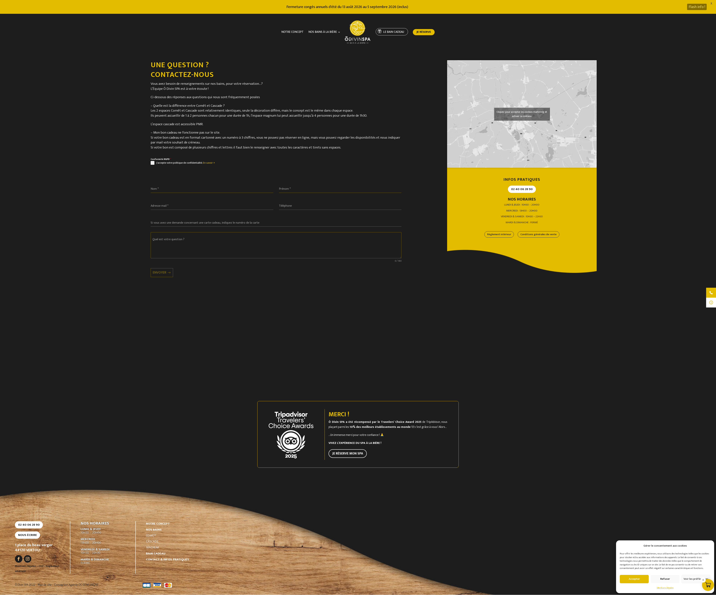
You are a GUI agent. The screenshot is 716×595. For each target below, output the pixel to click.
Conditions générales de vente (538, 234)
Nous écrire (27, 535)
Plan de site (44, 584)
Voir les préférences (696, 579)
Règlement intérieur (499, 234)
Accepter (634, 579)
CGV (41, 566)
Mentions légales (665, 588)
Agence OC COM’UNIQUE (83, 584)
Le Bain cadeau (393, 31)
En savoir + (209, 163)
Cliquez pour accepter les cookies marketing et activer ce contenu (522, 114)
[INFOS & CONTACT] (711, 302)
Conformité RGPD (161, 159)
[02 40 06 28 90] (711, 293)
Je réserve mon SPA (347, 453)
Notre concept (292, 32)
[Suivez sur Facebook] (18, 559)
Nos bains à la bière (322, 32)
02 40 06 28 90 (522, 189)
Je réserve (424, 32)
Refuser (665, 579)
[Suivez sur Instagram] (27, 559)
